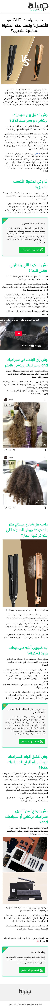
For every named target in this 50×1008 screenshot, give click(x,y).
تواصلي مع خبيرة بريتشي (30, 249)
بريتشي (37, 153)
